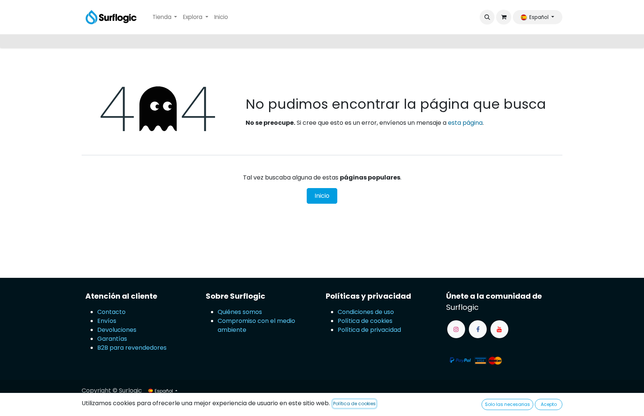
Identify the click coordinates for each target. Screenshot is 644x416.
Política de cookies (365, 321)
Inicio (322, 195)
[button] (487, 17)
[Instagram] (456, 329)
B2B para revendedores (132, 347)
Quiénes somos (240, 312)
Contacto (111, 312)
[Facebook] (478, 329)
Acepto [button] (549, 404)
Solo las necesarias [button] (507, 404)
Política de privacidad (369, 330)
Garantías (112, 338)
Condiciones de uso (366, 312)
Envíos (106, 321)
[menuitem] (164, 17)
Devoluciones (117, 330)
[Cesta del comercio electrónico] (503, 17)
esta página (465, 122)
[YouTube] (499, 329)
